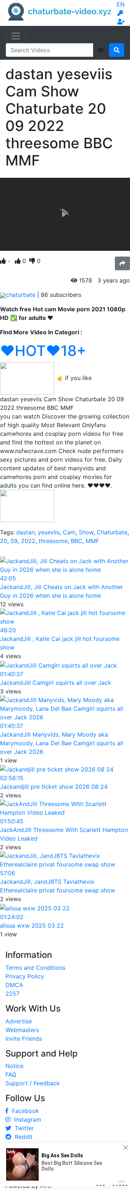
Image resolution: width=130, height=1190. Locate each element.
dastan (25, 532)
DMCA (14, 984)
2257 (12, 993)
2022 (28, 540)
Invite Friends (23, 1038)
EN (121, 4)
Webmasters (22, 1029)
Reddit (21, 1136)
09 (14, 540)
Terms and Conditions (35, 967)
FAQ (10, 1074)
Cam (69, 532)
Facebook (23, 1110)
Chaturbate (112, 532)
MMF (92, 540)
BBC (76, 540)
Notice (14, 1065)
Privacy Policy (24, 976)
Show (86, 532)
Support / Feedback (32, 1083)
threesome (53, 540)
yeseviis (49, 532)
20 (3, 540)
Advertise (18, 1021)
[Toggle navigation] (16, 36)
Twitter (22, 1128)
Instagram (25, 1119)
